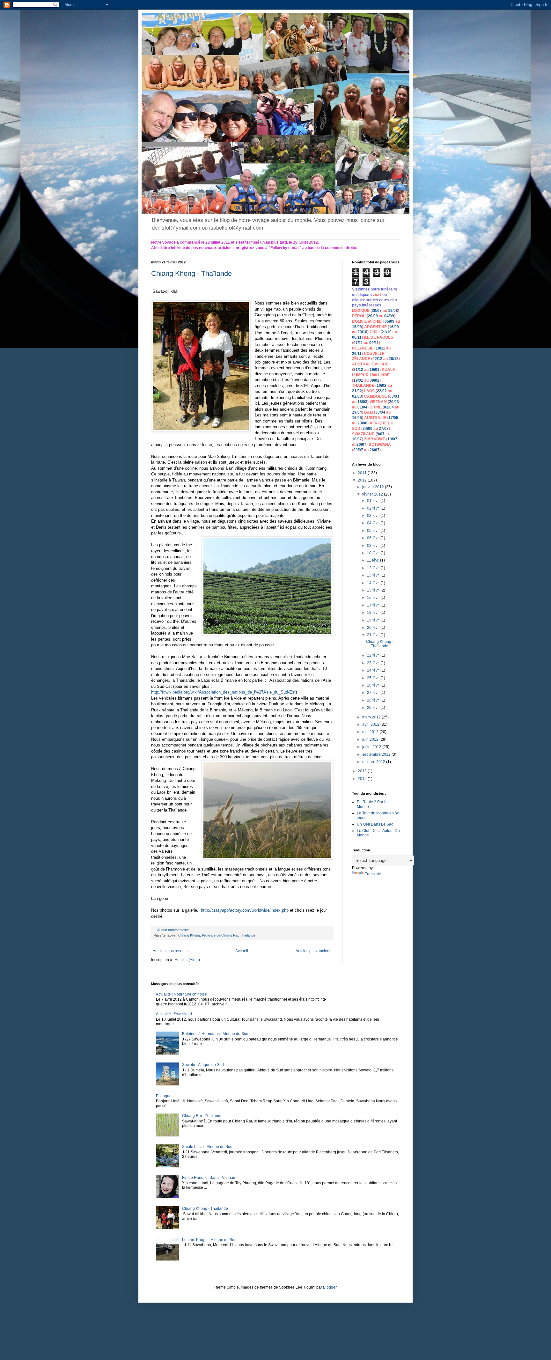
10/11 (380, 348)
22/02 (382, 391)
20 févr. (373, 627)
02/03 (357, 396)
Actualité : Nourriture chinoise (181, 994)
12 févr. (373, 568)
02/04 (389, 407)
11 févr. (373, 560)
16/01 (374, 369)
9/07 (381, 434)
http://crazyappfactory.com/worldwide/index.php (245, 910)
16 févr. (373, 597)
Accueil (241, 951)
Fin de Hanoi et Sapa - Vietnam (209, 1177)
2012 (363, 480)
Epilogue (164, 1096)
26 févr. (373, 685)
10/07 (357, 439)
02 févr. (373, 508)
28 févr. (373, 700)
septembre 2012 (377, 754)
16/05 (357, 417)
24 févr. (373, 670)
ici (377, 294)
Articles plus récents (170, 951)
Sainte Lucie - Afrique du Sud (207, 1146)
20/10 (362, 332)
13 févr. (373, 575)
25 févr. (373, 678)
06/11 (357, 337)
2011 (363, 473)
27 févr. (373, 692)
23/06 (362, 423)
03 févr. (373, 515)
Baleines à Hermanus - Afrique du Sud (215, 1034)
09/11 (374, 343)
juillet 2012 (372, 747)
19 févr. (373, 620)
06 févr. (373, 538)
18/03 (362, 402)
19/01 (358, 380)
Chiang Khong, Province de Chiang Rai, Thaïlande (216, 935)
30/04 (380, 412)
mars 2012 (372, 717)
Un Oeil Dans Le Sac (375, 824)
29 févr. (373, 707)
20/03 (394, 402)
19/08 (393, 310)
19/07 (392, 439)
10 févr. (373, 553)
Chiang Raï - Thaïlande (202, 1116)
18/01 (374, 375)
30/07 (377, 310)
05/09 (389, 321)
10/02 (381, 385)
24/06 (367, 428)
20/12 (394, 359)
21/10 (387, 332)
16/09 (394, 327)
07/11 (358, 343)
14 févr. (373, 583)
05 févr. (373, 530)
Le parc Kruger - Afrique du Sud (209, 1240)
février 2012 (373, 494)
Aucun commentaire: (173, 930)
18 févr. (373, 612)
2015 (363, 778)
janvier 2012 (373, 487)
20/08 (373, 316)
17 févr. (373, 605)
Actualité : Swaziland (174, 1014)
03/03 (394, 396)
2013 (363, 771)
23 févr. (373, 663)
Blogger (329, 1287)
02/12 (377, 359)
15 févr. (373, 590)
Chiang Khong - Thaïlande (191, 273)
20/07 (361, 444)
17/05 (393, 417)
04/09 (389, 316)
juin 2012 (370, 739)
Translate (373, 874)
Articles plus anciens (313, 951)
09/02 (374, 380)
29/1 (355, 353)
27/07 (384, 428)
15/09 (357, 327)
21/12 (358, 369)
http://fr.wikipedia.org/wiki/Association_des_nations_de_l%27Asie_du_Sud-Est (223, 692)
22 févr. (373, 655)
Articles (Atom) (187, 960)
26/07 (374, 450)
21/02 (357, 391)
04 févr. (373, 523)
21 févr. (373, 635)
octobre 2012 (374, 762)
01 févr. (373, 500)
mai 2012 (370, 732)
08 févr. (373, 545)
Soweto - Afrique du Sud (203, 1064)
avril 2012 (371, 724)
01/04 (362, 407)
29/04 (357, 412)
